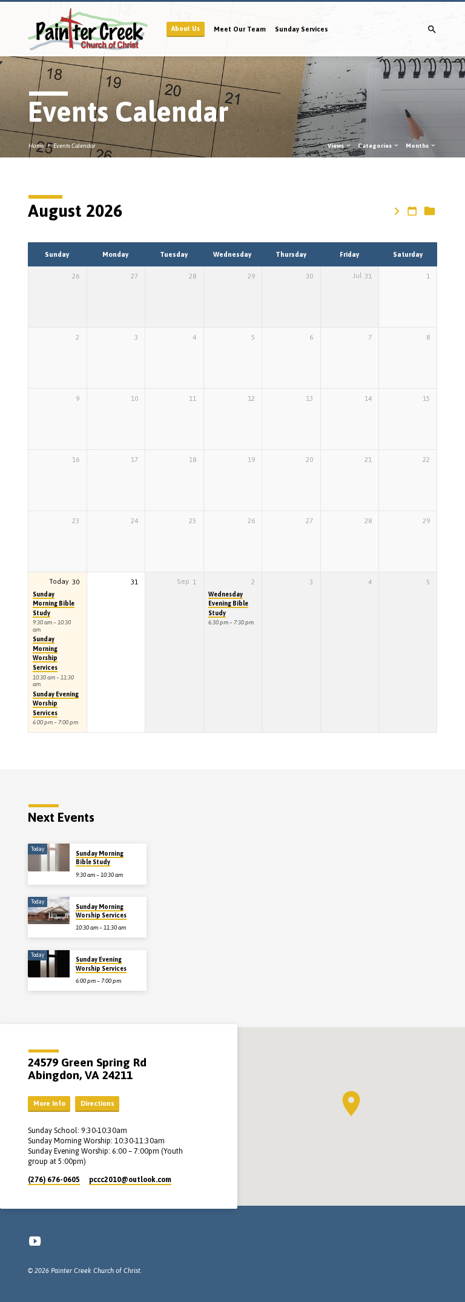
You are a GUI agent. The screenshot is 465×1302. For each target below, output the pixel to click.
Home (36, 145)
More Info (49, 1103)
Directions (97, 1103)
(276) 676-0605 (54, 1179)
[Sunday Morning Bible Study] (49, 857)
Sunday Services (301, 29)
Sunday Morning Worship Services (45, 652)
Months (418, 145)
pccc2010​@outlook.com (130, 1179)
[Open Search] (432, 30)
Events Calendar (74, 145)
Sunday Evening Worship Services (56, 703)
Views (336, 145)
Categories (375, 145)
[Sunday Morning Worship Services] (49, 911)
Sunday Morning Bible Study (53, 603)
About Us (185, 28)
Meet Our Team (240, 29)
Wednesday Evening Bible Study (228, 603)
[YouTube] (35, 1241)
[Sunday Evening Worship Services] (49, 964)
